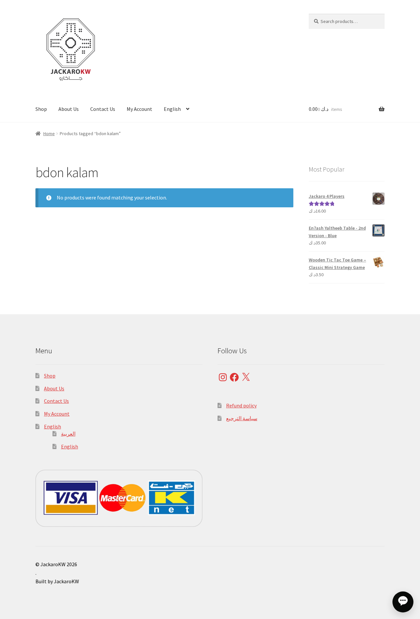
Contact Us (102, 109)
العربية (68, 433)
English (172, 109)
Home (49, 133)
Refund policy (241, 405)
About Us (68, 109)
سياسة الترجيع (241, 418)
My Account (139, 109)
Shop (41, 109)
